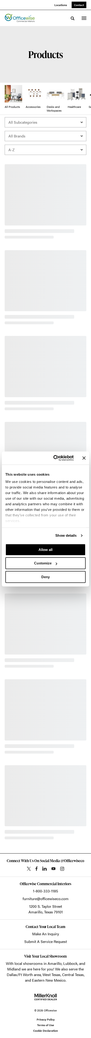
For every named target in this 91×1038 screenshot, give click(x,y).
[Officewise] (20, 18)
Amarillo (55, 963)
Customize (43, 563)
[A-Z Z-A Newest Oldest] (45, 150)
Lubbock (70, 963)
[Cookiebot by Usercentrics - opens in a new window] (55, 458)
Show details (66, 535)
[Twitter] (29, 869)
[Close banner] (84, 458)
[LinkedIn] (44, 869)
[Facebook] (36, 869)
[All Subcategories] (45, 122)
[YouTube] (53, 869)
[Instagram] (62, 869)
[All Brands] (45, 136)
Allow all (45, 550)
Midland (14, 969)
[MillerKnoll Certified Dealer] (46, 997)
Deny (45, 577)
